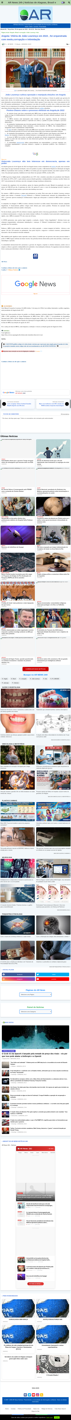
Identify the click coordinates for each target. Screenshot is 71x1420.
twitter (54, 974)
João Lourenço (31, 32)
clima (9, 129)
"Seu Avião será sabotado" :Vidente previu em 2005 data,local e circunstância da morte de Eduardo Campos (38, 1063)
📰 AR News (24, 1148)
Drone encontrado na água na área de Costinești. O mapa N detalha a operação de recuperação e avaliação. (38, 1096)
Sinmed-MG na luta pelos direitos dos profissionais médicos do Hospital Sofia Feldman (37, 1259)
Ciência (26, 1152)
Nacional (24, 195)
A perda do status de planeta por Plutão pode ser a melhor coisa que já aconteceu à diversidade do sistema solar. (39, 1267)
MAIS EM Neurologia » (64, 910)
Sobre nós (36, 1408)
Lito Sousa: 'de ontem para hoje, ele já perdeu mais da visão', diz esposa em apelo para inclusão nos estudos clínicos (39, 1088)
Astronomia (53, 1152)
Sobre (31, 26)
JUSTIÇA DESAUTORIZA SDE (52, 1319)
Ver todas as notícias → (35, 1284)
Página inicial (5, 32)
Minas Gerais (45, 1152)
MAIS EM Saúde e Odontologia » (61, 739)
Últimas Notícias (13, 270)
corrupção (23, 32)
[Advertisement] (35, 1169)
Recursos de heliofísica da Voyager (36, 1276)
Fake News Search (60, 1408)
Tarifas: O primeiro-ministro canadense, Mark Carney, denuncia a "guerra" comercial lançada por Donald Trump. (38, 1129)
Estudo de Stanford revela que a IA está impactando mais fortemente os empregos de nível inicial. (39, 1204)
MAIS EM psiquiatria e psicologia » (60, 966)
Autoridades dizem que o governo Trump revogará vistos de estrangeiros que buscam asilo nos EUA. (35, 1196)
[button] (69, 2)
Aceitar (57, 1417)
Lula (15, 90)
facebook (19, 974)
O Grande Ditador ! (53, 1375)
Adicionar (35, 392)
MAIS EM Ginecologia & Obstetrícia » (59, 796)
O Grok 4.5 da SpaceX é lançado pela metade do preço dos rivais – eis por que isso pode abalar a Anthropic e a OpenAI (34, 1055)
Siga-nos (3, 159)
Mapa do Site (35, 1411)
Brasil (17, 32)
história (53, 166)
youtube (53, 979)
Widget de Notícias (47, 1408)
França (20, 1152)
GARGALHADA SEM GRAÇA (18, 1319)
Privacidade (42, 26)
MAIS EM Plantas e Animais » (62, 853)
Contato (35, 26)
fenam (31, 1152)
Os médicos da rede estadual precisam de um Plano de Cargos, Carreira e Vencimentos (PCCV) (18, 1347)
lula (38, 32)
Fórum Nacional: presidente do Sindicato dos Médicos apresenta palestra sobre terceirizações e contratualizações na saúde (39, 1221)
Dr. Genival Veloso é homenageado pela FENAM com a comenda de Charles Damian (39, 1213)
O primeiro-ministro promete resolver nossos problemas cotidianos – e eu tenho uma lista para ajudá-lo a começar (39, 1104)
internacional (20, 142)
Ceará (37, 1152)
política (42, 108)
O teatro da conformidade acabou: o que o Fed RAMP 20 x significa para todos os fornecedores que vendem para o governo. (38, 1120)
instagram (20, 979)
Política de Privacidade (24, 1408)
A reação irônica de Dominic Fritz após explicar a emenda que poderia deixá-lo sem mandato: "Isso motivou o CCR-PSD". (38, 1112)
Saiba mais (49, 1417)
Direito (7, 135)
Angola (12, 32)
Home (26, 26)
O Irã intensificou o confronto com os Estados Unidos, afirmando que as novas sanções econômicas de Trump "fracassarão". (39, 1071)
